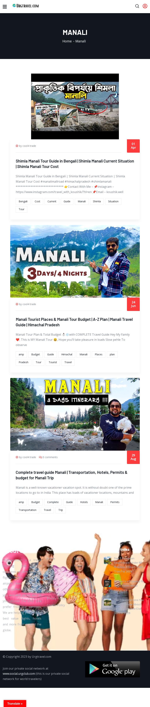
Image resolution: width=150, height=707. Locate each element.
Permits (114, 502)
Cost (37, 201)
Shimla (97, 201)
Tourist (53, 362)
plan (112, 354)
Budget (35, 354)
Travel (68, 362)
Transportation (27, 510)
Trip (60, 510)
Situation (113, 201)
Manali (82, 201)
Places (98, 354)
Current (52, 201)
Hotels (84, 502)
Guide (67, 201)
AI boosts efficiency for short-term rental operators (129, 585)
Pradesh (23, 362)
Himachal (66, 354)
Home (67, 41)
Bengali (23, 201)
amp (21, 354)
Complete (53, 502)
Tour (21, 209)
